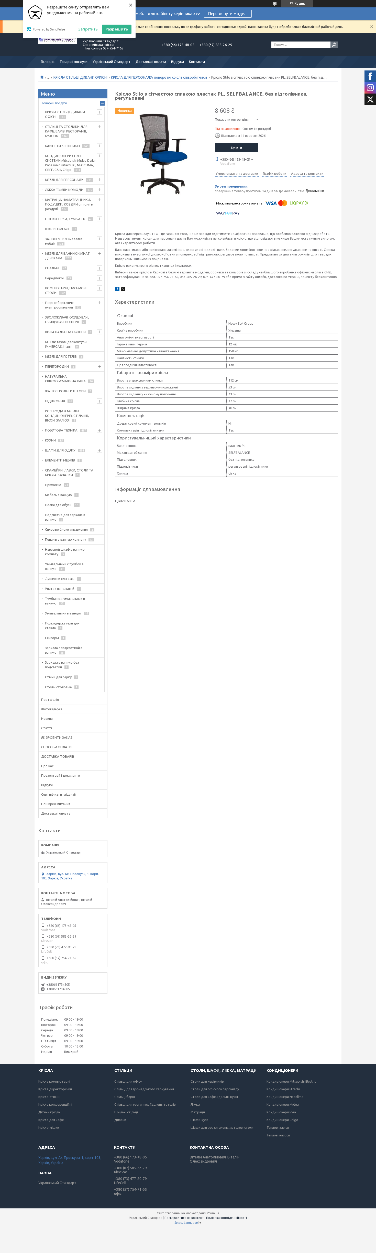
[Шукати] (334, 45)
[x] (123, 289)
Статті (46, 728)
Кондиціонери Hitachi (283, 1089)
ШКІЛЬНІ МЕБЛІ (57, 229)
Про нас (47, 766)
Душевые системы (59, 578)
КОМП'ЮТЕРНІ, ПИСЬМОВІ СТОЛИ (65, 290)
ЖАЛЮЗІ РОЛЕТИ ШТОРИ (65, 391)
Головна (47, 62)
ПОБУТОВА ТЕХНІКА (61, 430)
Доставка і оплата (151, 62)
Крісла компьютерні (54, 1081)
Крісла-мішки (48, 1127)
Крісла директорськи (55, 1089)
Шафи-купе (199, 1120)
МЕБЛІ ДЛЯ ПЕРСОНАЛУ (64, 179)
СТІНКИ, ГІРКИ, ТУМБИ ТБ (65, 219)
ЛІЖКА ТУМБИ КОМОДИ (64, 189)
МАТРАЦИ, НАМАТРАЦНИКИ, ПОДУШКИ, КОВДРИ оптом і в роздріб (69, 204)
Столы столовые (58, 687)
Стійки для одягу (58, 677)
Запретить (88, 29)
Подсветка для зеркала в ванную (65, 517)
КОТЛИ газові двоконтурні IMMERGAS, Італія (66, 344)
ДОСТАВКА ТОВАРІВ (57, 756)
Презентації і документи (60, 775)
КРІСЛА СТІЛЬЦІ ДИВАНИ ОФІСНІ (80, 77)
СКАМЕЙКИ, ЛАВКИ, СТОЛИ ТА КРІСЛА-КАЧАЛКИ (69, 472)
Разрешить (116, 29)
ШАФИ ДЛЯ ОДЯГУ (60, 450)
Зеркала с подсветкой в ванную (63, 650)
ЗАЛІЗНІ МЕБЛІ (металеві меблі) (64, 241)
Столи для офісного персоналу (215, 1089)
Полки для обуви (58, 505)
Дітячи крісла (49, 1112)
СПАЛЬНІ (52, 268)
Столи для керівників (207, 1081)
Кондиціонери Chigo (282, 1120)
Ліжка (195, 1104)
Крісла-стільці (49, 1096)
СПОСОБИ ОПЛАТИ (56, 747)
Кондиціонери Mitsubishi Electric (291, 1081)
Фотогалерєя (51, 709)
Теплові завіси (278, 1127)
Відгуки (177, 62)
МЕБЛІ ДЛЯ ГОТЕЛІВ (61, 356)
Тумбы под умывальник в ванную (65, 601)
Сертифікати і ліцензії (58, 794)
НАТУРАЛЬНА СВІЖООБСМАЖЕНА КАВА (65, 379)
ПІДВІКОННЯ (55, 401)
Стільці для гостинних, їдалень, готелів (145, 1104)
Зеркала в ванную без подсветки (62, 665)
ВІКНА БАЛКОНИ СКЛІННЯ (65, 332)
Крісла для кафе (51, 1120)
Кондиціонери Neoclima (285, 1096)
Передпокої (54, 278)
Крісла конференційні (55, 1104)
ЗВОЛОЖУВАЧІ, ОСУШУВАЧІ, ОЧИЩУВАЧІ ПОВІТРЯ (67, 319)
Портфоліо (50, 699)
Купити (236, 147)
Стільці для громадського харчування (144, 1089)
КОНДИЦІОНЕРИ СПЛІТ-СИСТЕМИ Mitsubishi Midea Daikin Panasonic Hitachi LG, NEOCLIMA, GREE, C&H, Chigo (70, 162)
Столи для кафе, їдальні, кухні (214, 1096)
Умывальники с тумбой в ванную (64, 566)
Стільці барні (124, 1096)
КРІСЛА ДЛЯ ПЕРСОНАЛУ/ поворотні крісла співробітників (159, 77)
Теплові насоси (278, 1135)
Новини (47, 718)
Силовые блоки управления (66, 529)
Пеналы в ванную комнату (65, 539)
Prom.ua (213, 1213)
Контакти (197, 62)
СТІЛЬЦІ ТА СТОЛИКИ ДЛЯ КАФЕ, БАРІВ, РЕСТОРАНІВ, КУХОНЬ (66, 131)
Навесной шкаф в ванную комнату (65, 552)
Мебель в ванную (58, 495)
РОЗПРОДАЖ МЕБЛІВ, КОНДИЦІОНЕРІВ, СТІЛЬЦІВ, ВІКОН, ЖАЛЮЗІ (67, 415)
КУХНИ (50, 440)
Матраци (198, 1112)
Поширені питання (55, 804)
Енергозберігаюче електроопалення (59, 305)
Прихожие (53, 485)
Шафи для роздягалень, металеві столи (222, 1127)
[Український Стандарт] (57, 45)
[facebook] (117, 289)
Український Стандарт (111, 62)
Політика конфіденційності (226, 1217)
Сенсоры (52, 638)
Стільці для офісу (128, 1081)
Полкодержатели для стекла (62, 625)
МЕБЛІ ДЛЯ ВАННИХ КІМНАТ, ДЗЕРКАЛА (68, 256)
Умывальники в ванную (63, 613)
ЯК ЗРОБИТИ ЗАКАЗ (56, 737)
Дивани (120, 1120)
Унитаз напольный (59, 588)
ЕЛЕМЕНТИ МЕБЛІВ (60, 460)
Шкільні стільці (126, 1112)
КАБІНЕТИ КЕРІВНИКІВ (62, 146)
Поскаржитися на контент (184, 1217)
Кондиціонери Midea (283, 1104)
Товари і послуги (73, 62)
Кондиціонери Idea (281, 1112)
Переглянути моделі (228, 13)
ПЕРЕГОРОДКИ (57, 366)
